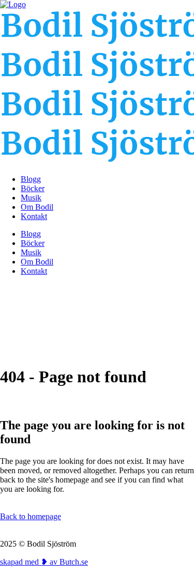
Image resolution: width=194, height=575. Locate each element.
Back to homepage (30, 516)
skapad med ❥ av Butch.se (44, 561)
